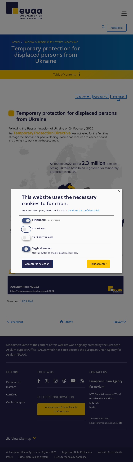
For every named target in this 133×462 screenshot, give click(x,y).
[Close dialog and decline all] (119, 191)
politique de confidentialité (83, 210)
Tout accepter (99, 263)
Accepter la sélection (37, 263)
